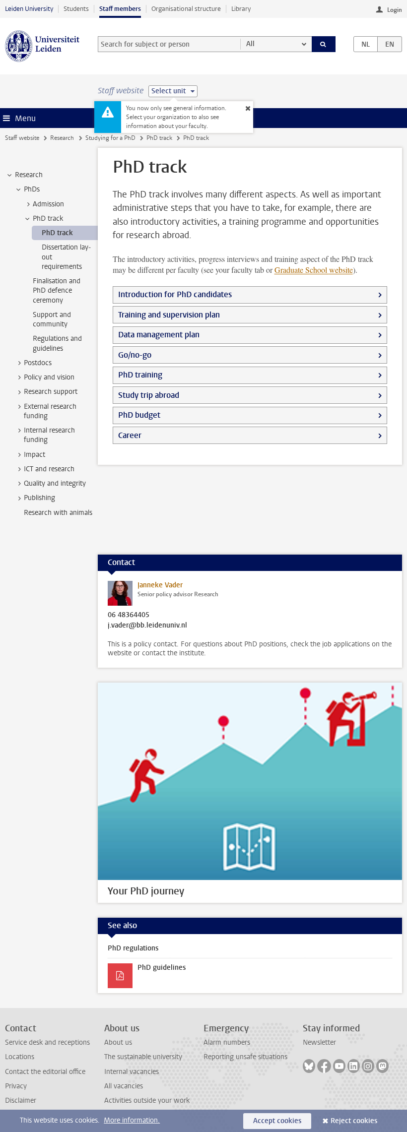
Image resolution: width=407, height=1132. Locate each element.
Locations (19, 1057)
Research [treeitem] (29, 175)
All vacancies (123, 1086)
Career (129, 435)
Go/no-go (134, 355)
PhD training (140, 375)
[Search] (324, 44)
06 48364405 (128, 615)
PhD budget (139, 415)
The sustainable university (143, 1057)
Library (241, 8)
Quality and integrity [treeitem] (55, 483)
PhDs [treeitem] (32, 189)
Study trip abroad (148, 395)
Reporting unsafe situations (245, 1057)
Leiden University (29, 8)
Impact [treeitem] (34, 454)
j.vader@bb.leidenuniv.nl (147, 625)
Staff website (22, 138)
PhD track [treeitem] (48, 218)
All (250, 44)
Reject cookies (354, 1121)
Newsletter (319, 1042)
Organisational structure (186, 8)
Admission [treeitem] (48, 204)
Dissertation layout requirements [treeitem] (66, 257)
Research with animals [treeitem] (58, 512)
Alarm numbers (227, 1042)
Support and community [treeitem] (52, 319)
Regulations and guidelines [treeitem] (57, 343)
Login (394, 10)
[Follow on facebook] (324, 1066)
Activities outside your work (147, 1100)
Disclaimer (20, 1100)
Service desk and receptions (47, 1042)
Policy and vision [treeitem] (49, 377)
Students (76, 8)
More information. (132, 1120)
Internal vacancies (131, 1071)
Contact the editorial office (45, 1071)
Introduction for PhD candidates (175, 294)
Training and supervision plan (169, 315)
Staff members (120, 8)
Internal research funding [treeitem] (49, 435)
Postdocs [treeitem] (38, 363)
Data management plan (159, 334)
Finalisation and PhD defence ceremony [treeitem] (56, 290)
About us (118, 1042)
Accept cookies (277, 1121)
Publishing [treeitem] (39, 498)
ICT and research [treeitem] (49, 469)
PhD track (159, 138)
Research (62, 138)
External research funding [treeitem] (50, 411)
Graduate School (313, 269)
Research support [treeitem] (50, 391)
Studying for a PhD (110, 138)
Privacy (16, 1086)
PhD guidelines (161, 967)
